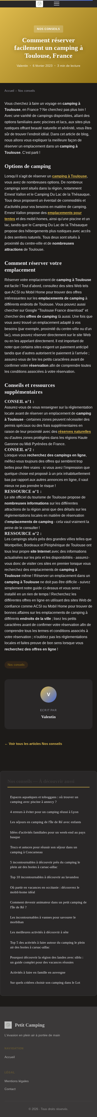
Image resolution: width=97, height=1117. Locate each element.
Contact (10, 1089)
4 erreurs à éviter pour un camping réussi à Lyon (44, 812)
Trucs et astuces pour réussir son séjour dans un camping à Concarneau (43, 849)
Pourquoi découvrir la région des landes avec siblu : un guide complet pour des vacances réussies (46, 959)
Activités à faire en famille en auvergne (37, 972)
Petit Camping (30, 1025)
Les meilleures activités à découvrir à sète (39, 932)
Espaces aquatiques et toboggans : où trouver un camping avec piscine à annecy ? (44, 799)
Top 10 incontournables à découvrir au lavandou (44, 877)
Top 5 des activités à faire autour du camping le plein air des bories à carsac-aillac (47, 945)
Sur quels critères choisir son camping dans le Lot (45, 982)
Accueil (9, 90)
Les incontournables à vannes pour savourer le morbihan (43, 919)
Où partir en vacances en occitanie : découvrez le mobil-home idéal (44, 889)
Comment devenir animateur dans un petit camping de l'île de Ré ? (48, 904)
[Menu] (56, 3)
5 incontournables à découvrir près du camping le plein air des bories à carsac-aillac (45, 864)
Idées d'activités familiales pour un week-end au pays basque (47, 834)
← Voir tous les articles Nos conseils (33, 744)
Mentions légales (17, 1081)
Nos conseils (48, 29)
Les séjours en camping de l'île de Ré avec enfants (45, 822)
